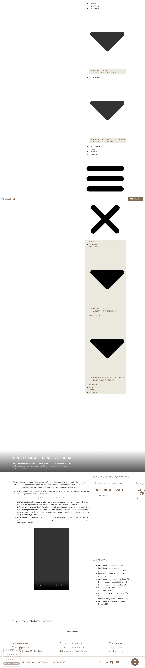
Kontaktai (95, 154)
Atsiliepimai (95, 146)
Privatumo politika (48, 662)
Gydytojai (95, 6)
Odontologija (100, 70)
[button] (105, 198)
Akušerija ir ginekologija (105, 73)
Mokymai (94, 152)
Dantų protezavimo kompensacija (109, 139)
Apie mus (94, 3)
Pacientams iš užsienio (103, 142)
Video (93, 149)
